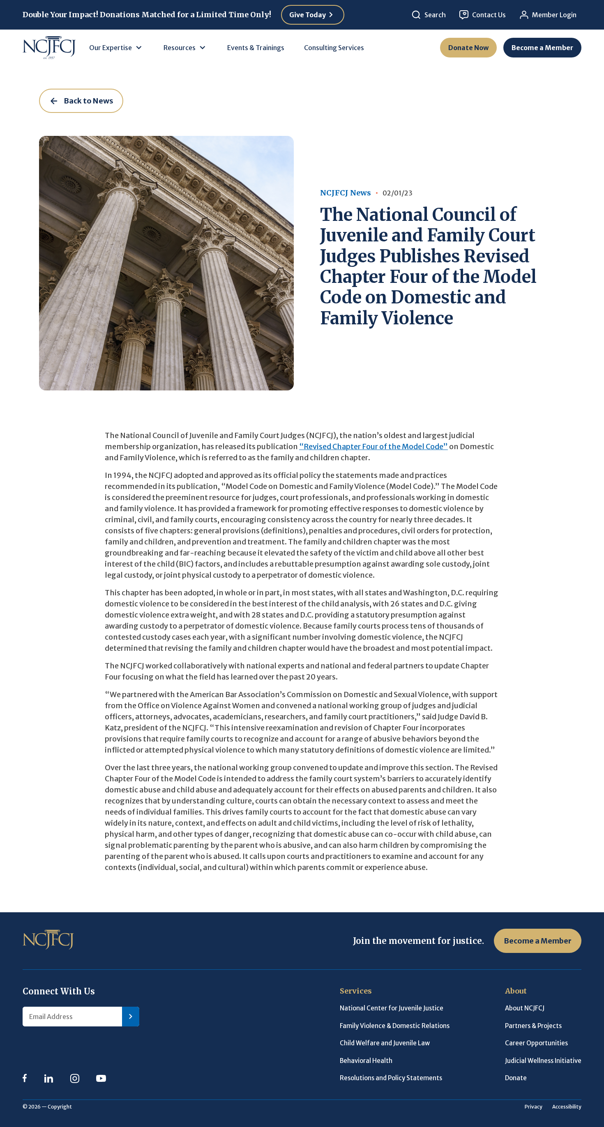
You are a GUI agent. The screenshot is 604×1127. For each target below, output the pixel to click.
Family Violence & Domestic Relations (395, 1026)
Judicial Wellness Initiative (543, 1061)
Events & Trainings (255, 48)
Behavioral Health (366, 1061)
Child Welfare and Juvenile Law (385, 1043)
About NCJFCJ (524, 1008)
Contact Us (489, 15)
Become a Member (542, 48)
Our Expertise (110, 48)
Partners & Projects (533, 1026)
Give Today (307, 15)
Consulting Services (334, 48)
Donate (516, 1078)
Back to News (88, 101)
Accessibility (566, 1107)
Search (435, 15)
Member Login (554, 15)
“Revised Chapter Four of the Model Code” (373, 446)
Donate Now (468, 48)
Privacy (533, 1107)
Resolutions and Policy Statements (391, 1078)
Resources (180, 48)
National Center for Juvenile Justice (391, 1008)
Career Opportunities (536, 1043)
